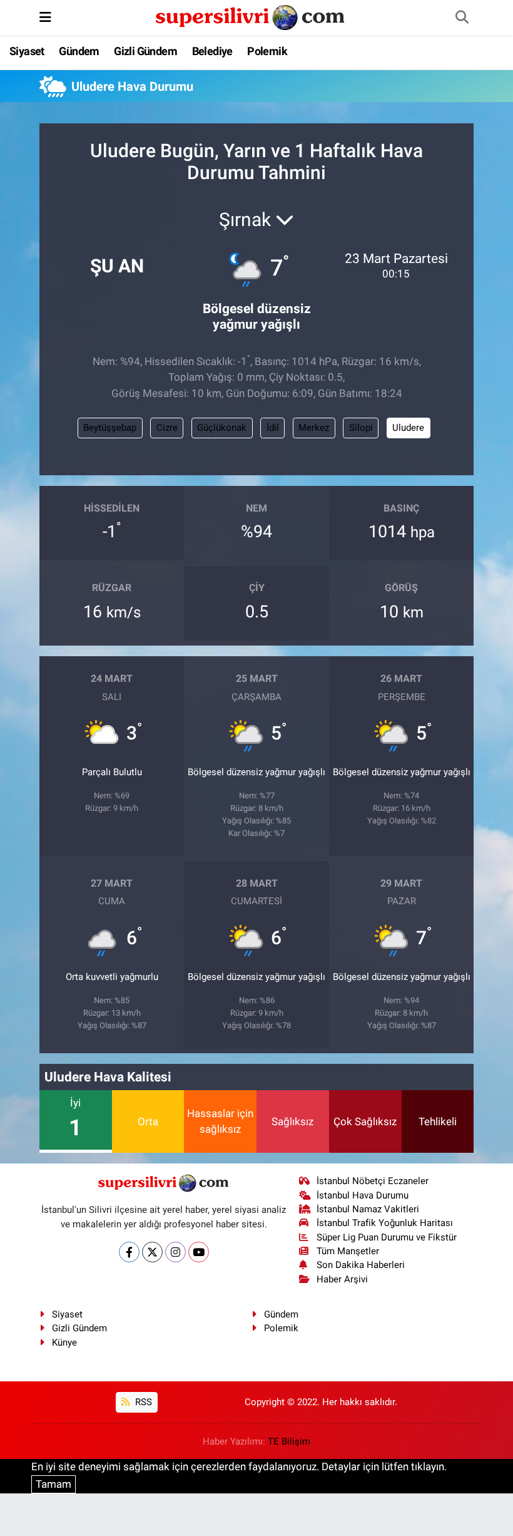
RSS (142, 1402)
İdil (273, 427)
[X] (152, 1252)
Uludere (408, 427)
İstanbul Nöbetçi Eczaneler (373, 1181)
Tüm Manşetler (348, 1251)
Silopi (361, 427)
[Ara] (462, 17)
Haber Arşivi (342, 1279)
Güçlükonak (221, 427)
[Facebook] (129, 1252)
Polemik (267, 51)
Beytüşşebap (109, 427)
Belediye (212, 51)
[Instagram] (175, 1252)
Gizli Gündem (145, 51)
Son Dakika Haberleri (361, 1265)
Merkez (313, 427)
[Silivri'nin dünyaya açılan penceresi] (251, 16)
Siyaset (26, 51)
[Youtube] (198, 1252)
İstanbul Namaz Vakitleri (368, 1209)
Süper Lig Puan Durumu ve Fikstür (387, 1237)
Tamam (53, 1484)
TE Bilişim (289, 1441)
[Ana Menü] (45, 17)
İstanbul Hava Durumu (363, 1195)
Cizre (167, 427)
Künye (64, 1342)
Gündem (79, 51)
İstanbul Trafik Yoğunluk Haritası (385, 1223)
